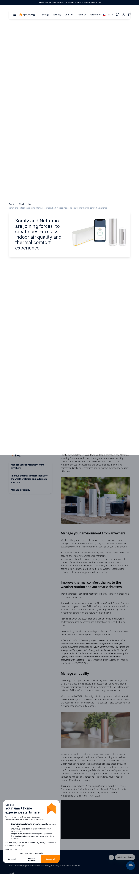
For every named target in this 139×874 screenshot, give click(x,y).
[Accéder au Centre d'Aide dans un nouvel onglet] (117, 14)
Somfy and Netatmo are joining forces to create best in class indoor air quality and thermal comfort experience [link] (58, 208)
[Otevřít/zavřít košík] (129, 14)
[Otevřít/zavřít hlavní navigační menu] (14, 14)
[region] (69, 2)
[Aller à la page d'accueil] (30, 14)
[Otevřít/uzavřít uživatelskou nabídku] (123, 14)
